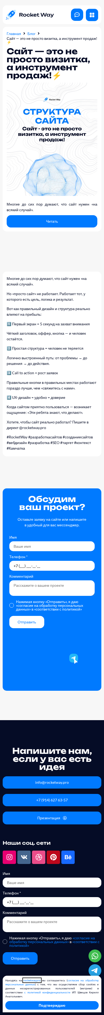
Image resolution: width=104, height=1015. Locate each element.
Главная (14, 34)
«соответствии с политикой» (58, 609)
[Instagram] (9, 857)
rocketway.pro (32, 980)
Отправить (27, 622)
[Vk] (24, 857)
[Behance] (68, 857)
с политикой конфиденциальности (47, 992)
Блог (31, 34)
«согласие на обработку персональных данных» (52, 940)
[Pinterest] (53, 857)
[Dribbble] (38, 857)
